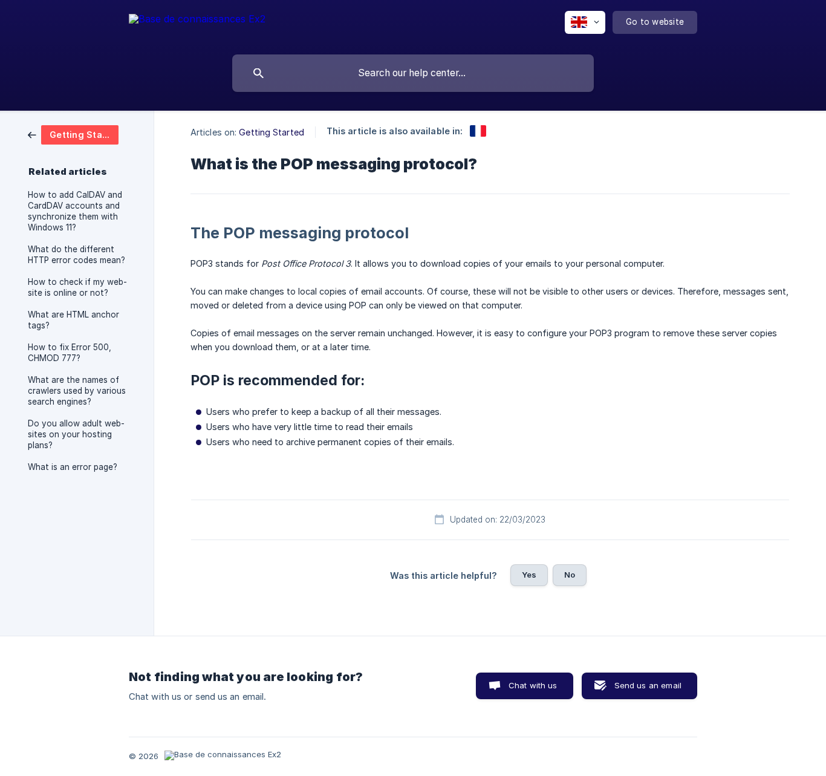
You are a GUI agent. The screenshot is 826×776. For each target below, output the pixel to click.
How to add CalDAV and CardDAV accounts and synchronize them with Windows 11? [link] (75, 211)
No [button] (569, 574)
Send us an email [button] (647, 685)
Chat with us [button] (533, 685)
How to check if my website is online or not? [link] (77, 287)
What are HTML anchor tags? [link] (73, 320)
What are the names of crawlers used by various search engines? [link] (77, 390)
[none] (197, 24)
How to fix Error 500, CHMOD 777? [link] (69, 352)
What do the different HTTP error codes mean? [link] (76, 254)
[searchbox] (413, 73)
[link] (73, 134)
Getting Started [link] (271, 132)
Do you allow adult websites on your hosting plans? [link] (76, 434)
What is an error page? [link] (72, 467)
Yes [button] (529, 574)
